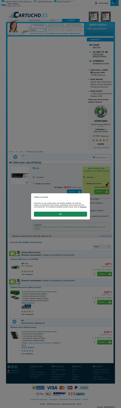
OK (60, 214)
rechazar (83, 207)
